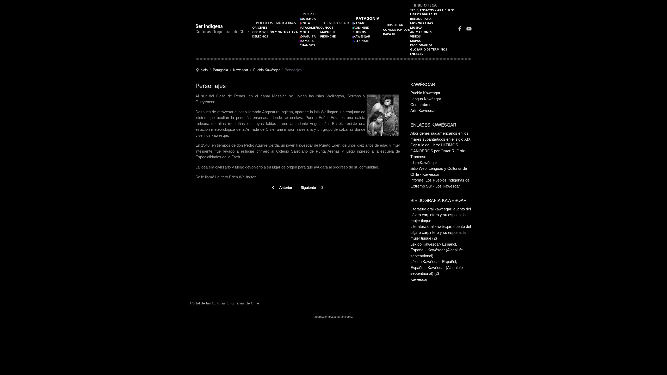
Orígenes (259, 27)
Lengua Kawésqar (425, 99)
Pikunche (328, 36)
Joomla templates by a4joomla (333, 316)
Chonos (359, 32)
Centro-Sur (336, 22)
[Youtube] (469, 29)
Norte (310, 13)
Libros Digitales (423, 14)
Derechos (260, 36)
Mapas (415, 41)
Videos (415, 36)
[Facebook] (459, 29)
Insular (395, 24)
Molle (305, 32)
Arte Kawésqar (423, 110)
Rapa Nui (390, 34)
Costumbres (420, 104)
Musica (416, 27)
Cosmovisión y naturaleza (275, 32)
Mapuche (327, 32)
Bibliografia (420, 19)
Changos (307, 45)
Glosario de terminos (428, 49)
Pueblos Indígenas (276, 22)
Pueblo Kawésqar (425, 93)
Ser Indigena (209, 26)
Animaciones (421, 32)
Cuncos (326, 27)
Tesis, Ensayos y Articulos (432, 10)
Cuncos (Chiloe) (396, 30)
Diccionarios (421, 45)
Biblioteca (425, 5)
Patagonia (367, 18)
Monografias (421, 23)
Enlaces (416, 54)
